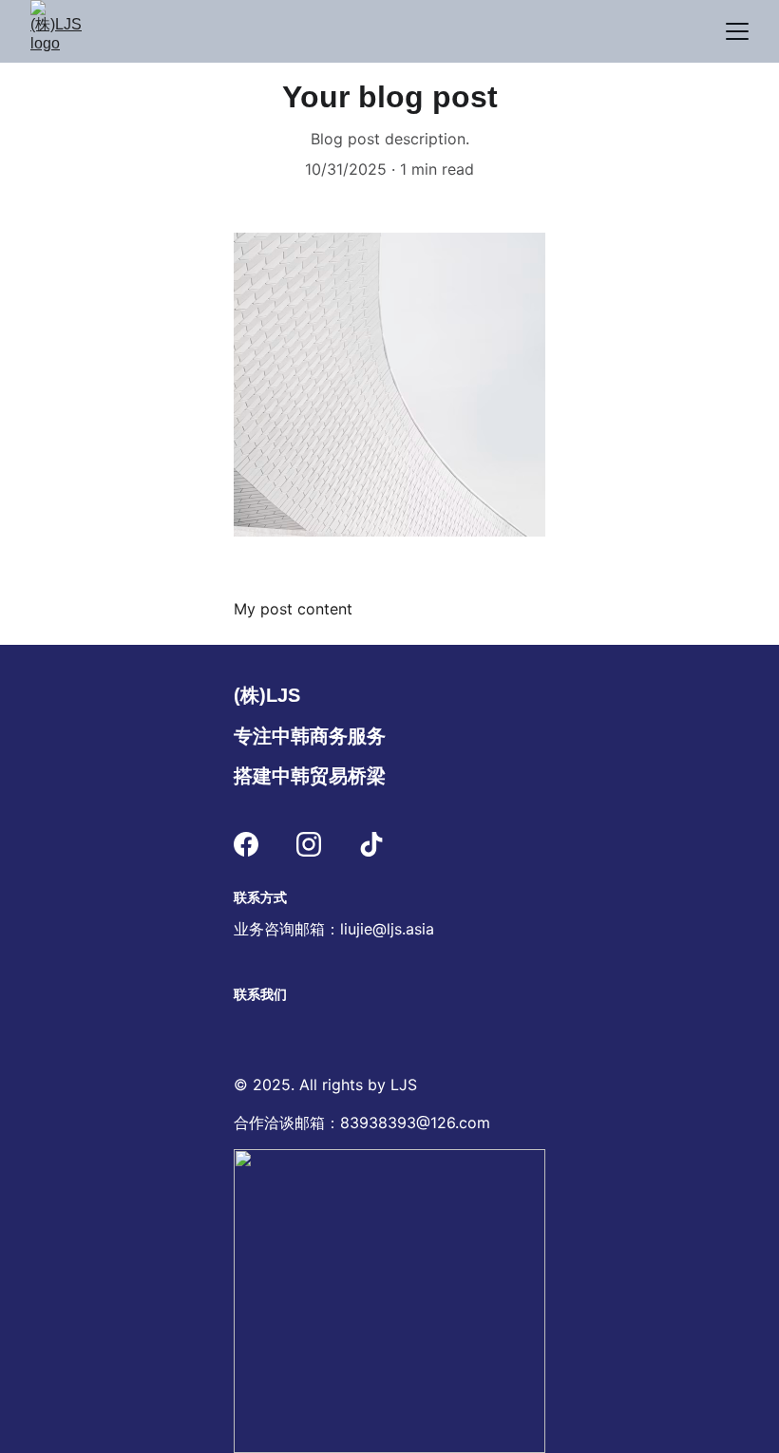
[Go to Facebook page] (246, 844)
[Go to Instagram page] (308, 844)
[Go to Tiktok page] (371, 844)
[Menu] (737, 31)
